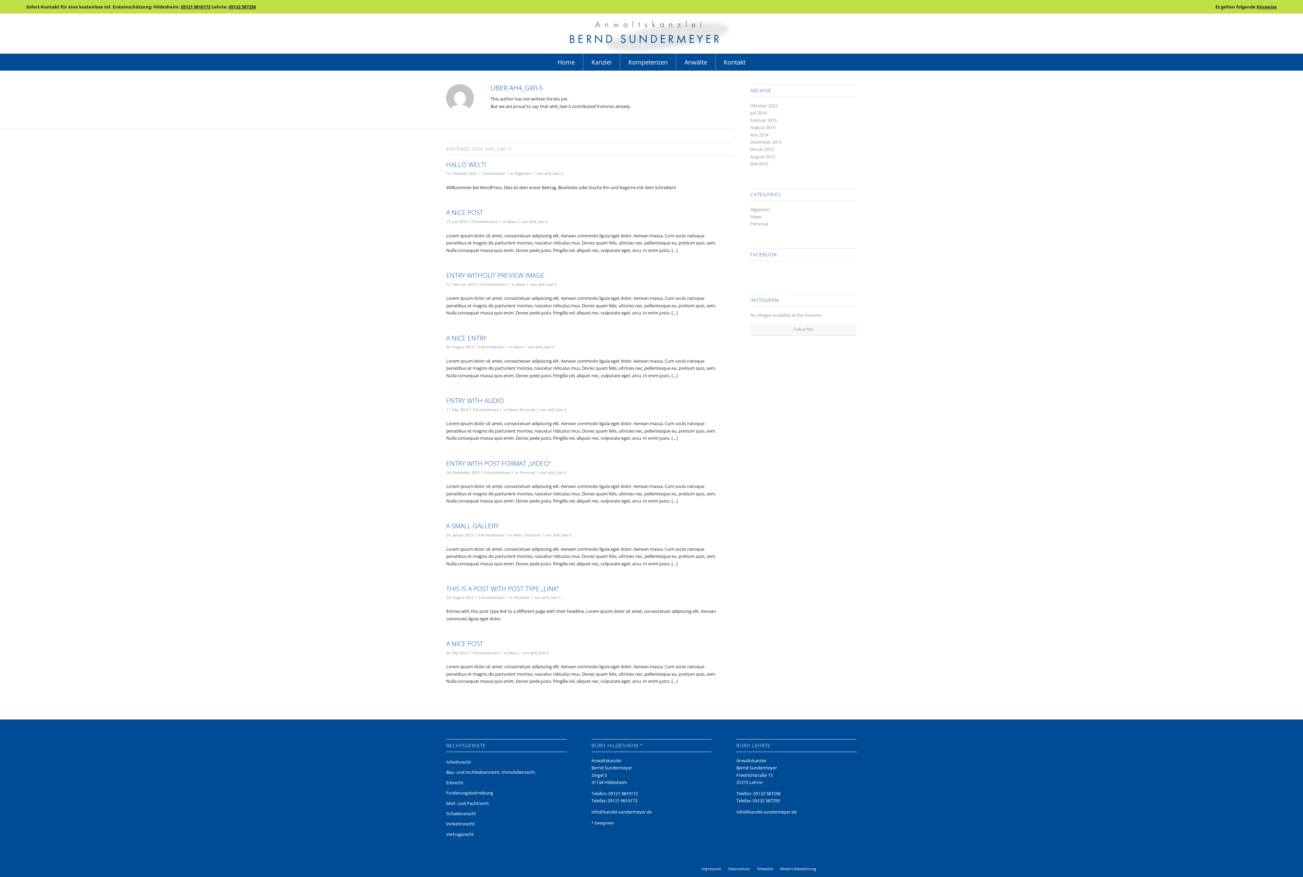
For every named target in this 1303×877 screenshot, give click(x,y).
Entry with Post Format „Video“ (498, 463)
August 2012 (762, 156)
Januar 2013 (762, 149)
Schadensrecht (461, 813)
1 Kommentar (493, 173)
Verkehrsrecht (460, 824)
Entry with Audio (475, 400)
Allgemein (523, 173)
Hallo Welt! (466, 164)
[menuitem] (566, 62)
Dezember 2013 (765, 142)
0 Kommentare (485, 221)
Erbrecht (455, 783)
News (511, 221)
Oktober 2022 (764, 106)
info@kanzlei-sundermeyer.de (621, 812)
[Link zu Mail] (852, 868)
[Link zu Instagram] (841, 868)
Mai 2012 (759, 164)
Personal (527, 409)
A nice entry (466, 338)
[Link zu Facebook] (831, 868)
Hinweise (1267, 7)
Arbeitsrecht (458, 762)
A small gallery (472, 526)
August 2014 (762, 127)
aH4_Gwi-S (553, 173)
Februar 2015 (763, 120)
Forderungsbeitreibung (469, 793)
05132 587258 (242, 7)
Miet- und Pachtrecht (467, 803)
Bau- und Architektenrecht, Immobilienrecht (490, 772)
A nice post (464, 212)
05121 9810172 (195, 7)
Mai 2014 (759, 135)
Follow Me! (804, 329)
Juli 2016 (758, 113)
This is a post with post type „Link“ (502, 588)
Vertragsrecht (460, 834)
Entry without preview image (495, 275)
